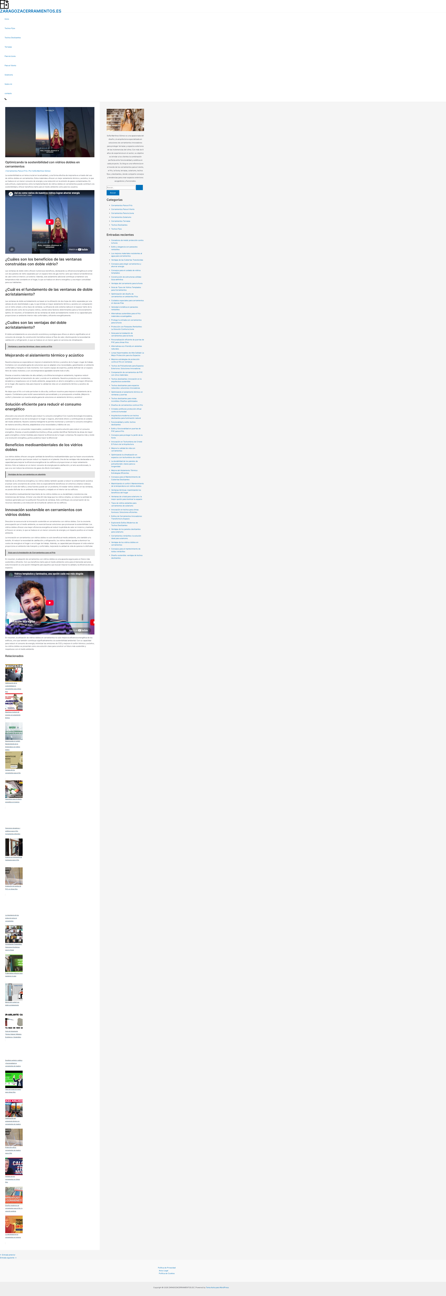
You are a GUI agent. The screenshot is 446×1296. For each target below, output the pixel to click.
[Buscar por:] (125, 187)
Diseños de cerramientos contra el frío (127, 405)
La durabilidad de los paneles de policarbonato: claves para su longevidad (124, 464)
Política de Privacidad (167, 1268)
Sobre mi (8, 84)
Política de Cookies (167, 1273)
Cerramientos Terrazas (120, 221)
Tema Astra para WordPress (217, 1287)
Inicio (7, 19)
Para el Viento (10, 65)
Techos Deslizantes (13, 37)
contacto (8, 93)
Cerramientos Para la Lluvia (122, 213)
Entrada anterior (7, 1255)
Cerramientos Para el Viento (122, 209)
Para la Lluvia (10, 56)
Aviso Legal (163, 1271)
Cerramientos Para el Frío (16, 171)
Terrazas (8, 47)
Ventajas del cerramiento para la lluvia (126, 283)
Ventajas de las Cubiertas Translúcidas (127, 260)
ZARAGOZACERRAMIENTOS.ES (30, 11)
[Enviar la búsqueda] (139, 187)
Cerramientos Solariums (121, 217)
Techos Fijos (10, 28)
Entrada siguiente (8, 1258)
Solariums (9, 75)
